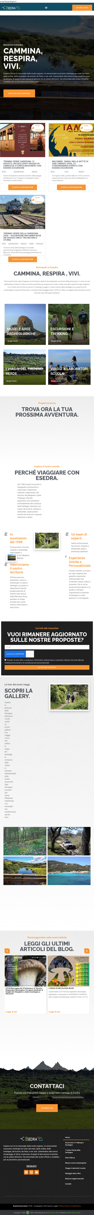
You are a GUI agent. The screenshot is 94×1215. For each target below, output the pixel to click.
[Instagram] (31, 1172)
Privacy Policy (64, 1206)
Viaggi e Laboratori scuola (75, 1168)
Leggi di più (11, 1011)
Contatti (68, 1184)
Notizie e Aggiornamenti (74, 1179)
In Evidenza (39, 130)
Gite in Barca (70, 1158)
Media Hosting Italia (73, 1213)
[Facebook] (26, 1172)
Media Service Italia (52, 1213)
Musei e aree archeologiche (75, 1163)
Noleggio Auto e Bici (73, 1173)
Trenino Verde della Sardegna (72, 1151)
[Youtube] (36, 1172)
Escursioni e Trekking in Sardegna (74, 1144)
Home (67, 1137)
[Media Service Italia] (28, 1213)
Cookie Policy (76, 1206)
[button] (46, 8)
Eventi (37, 125)
